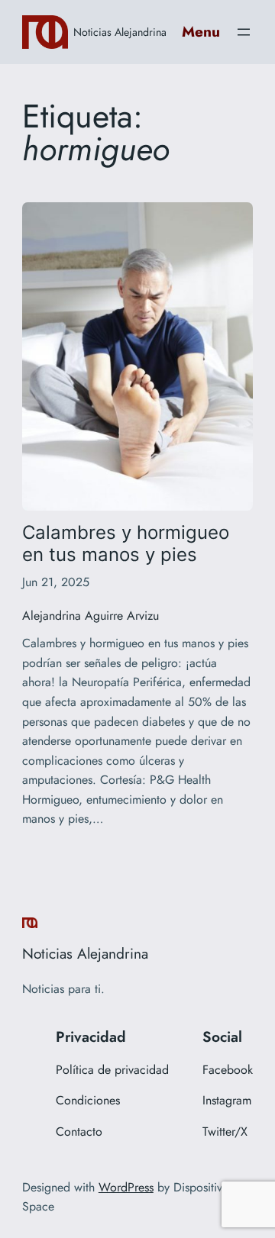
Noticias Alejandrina (120, 32)
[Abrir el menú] (244, 32)
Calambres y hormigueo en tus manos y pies (125, 543)
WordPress (126, 1187)
